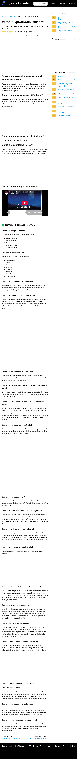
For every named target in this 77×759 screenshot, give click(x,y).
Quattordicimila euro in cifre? (66, 27)
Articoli (54, 3)
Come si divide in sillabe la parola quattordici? (65, 23)
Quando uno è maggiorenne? (11, 738)
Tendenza (63, 3)
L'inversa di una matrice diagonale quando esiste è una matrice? (65, 85)
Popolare (72, 3)
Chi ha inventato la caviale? (66, 94)
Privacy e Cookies (69, 746)
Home (4, 16)
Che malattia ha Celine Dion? (66, 115)
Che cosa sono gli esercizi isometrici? (65, 98)
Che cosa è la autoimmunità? (66, 80)
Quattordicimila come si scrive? (65, 18)
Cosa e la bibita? (63, 76)
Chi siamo (48, 746)
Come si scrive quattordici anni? (65, 31)
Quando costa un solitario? (39, 738)
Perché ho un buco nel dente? (64, 102)
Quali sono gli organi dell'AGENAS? (64, 111)
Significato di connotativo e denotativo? (66, 90)
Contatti (57, 746)
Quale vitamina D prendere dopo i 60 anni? (66, 107)
